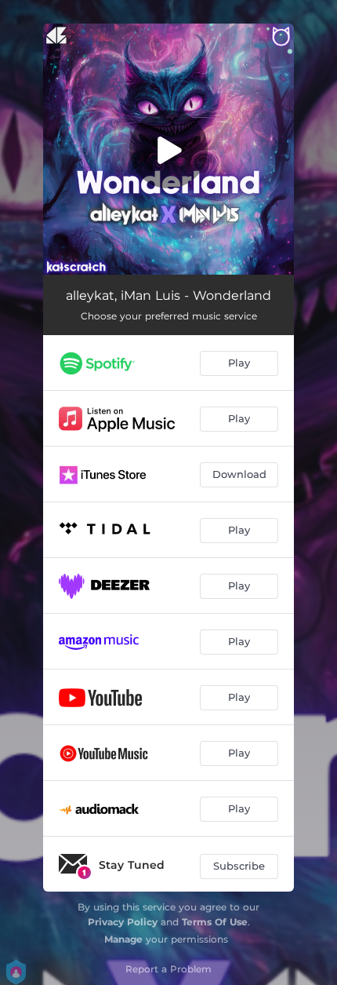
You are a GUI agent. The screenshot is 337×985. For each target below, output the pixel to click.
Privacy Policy (123, 922)
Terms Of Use (215, 922)
